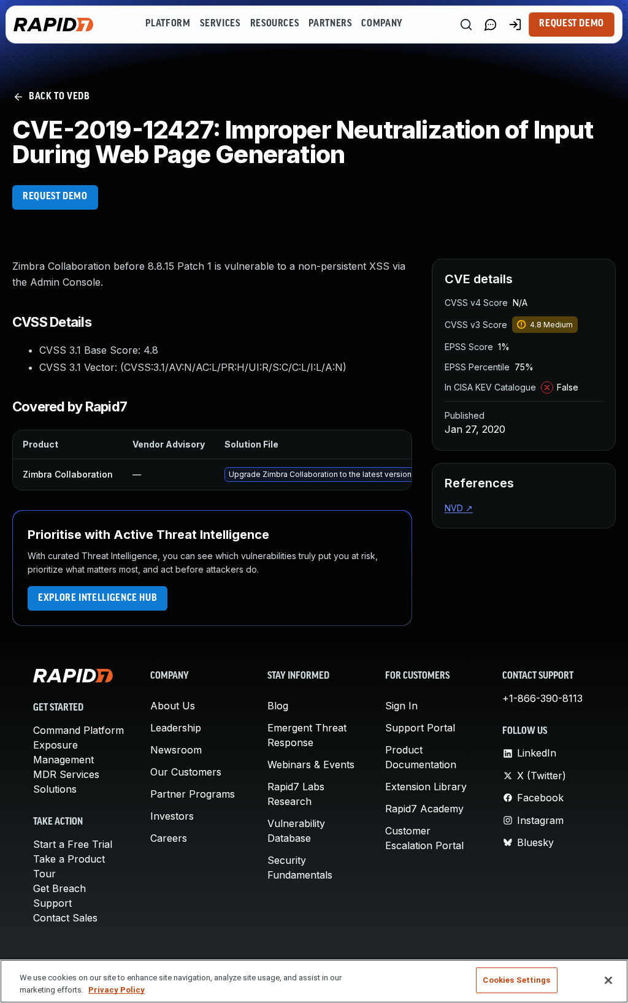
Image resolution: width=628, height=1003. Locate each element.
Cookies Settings (516, 980)
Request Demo (571, 24)
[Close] (608, 980)
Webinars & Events (310, 764)
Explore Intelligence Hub (97, 598)
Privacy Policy (116, 989)
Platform (167, 24)
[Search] (466, 24)
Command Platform (78, 730)
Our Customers (185, 772)
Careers (168, 838)
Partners (329, 24)
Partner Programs (192, 794)
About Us (172, 706)
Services (220, 24)
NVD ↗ (459, 508)
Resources (274, 24)
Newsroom (176, 750)
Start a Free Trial (72, 844)
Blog (277, 706)
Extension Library (426, 786)
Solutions (55, 789)
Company (381, 24)
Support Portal (420, 728)
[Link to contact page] (491, 24)
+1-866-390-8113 (542, 698)
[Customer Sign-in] (515, 24)
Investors (172, 816)
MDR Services (66, 774)
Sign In (401, 706)
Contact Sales (65, 918)
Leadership (175, 728)
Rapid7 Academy (424, 809)
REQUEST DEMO (55, 197)
